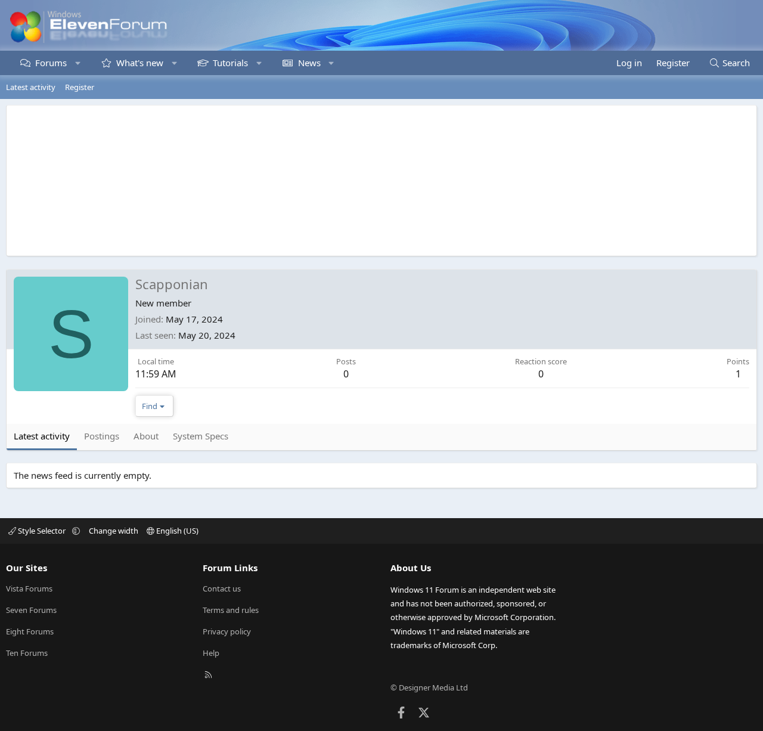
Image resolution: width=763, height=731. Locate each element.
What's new (139, 63)
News (309, 63)
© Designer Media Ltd (429, 687)
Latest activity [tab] (42, 436)
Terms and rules (231, 610)
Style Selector (41, 530)
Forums (51, 63)
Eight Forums (30, 631)
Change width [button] (113, 530)
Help (211, 653)
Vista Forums (29, 588)
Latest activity (30, 87)
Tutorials (230, 63)
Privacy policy (227, 631)
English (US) (176, 530)
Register (79, 87)
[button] (78, 63)
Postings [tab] (101, 436)
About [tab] (146, 436)
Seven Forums (31, 610)
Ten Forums (27, 653)
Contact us (222, 588)
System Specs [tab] (200, 436)
